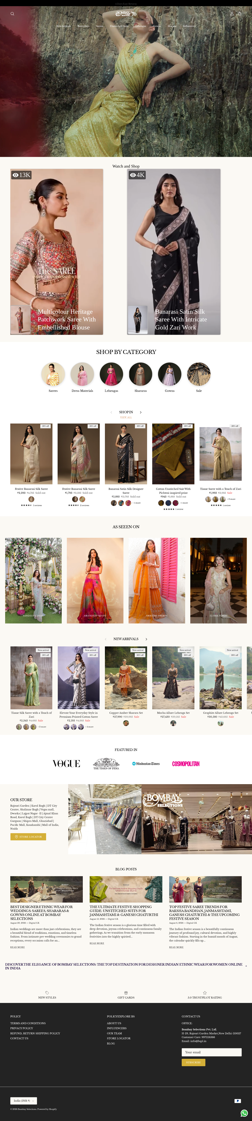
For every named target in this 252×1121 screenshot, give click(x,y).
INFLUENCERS (117, 1028)
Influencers (189, 26)
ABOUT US (114, 1023)
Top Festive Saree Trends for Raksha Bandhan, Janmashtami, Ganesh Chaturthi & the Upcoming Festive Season (204, 913)
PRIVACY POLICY (21, 1028)
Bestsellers (83, 26)
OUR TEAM (114, 1033)
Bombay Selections (27, 1109)
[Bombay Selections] (126, 14)
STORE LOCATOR (118, 1038)
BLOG (111, 1043)
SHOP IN (126, 412)
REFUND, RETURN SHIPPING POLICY (35, 1033)
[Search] (12, 14)
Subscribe (193, 1062)
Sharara (172, 26)
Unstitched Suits (119, 26)
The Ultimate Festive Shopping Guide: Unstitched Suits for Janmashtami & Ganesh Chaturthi (124, 911)
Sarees (99, 26)
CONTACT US (19, 1038)
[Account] (231, 14)
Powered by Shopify (47, 1109)
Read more (17, 947)
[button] (56, 252)
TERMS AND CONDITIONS (28, 1023)
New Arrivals (63, 26)
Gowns (157, 26)
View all (126, 417)
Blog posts (126, 869)
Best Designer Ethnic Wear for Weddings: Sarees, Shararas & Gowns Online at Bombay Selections (41, 913)
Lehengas (140, 26)
